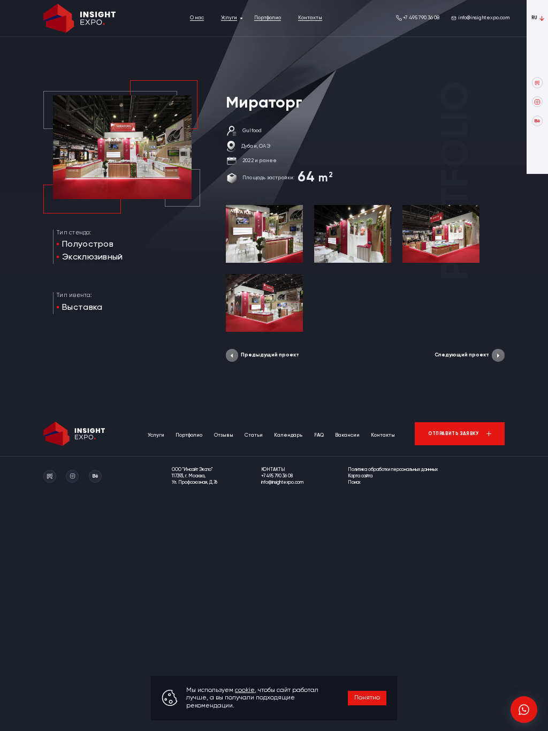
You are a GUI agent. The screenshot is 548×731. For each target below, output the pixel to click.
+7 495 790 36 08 (421, 18)
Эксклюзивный (92, 257)
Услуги (229, 18)
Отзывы (223, 435)
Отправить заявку (453, 433)
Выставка (82, 307)
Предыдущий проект (270, 355)
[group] (264, 234)
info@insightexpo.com (483, 18)
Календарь (288, 435)
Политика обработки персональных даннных (393, 469)
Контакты (310, 18)
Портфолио (267, 18)
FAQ (319, 435)
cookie (245, 690)
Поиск (354, 482)
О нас (197, 18)
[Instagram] (537, 101)
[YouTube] (537, 82)
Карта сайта (360, 476)
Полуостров (87, 244)
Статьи (254, 435)
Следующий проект (462, 355)
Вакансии (347, 435)
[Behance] (537, 121)
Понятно (367, 698)
